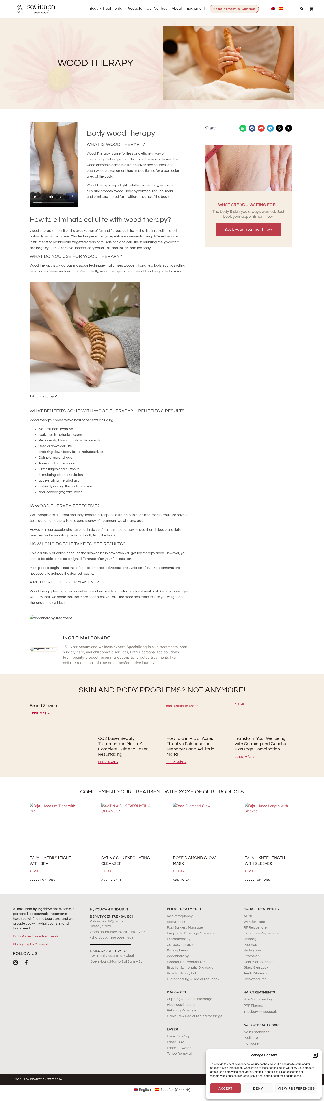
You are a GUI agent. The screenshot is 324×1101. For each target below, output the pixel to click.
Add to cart (111, 880)
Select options (42, 880)
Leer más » (40, 713)
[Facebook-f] (26, 962)
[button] (315, 1055)
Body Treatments (185, 909)
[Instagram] (15, 962)
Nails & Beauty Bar (261, 1025)
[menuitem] (272, 8)
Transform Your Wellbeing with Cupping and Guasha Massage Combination (261, 743)
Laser (172, 1029)
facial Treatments (261, 909)
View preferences (296, 1088)
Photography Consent (30, 944)
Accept (225, 1088)
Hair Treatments (259, 992)
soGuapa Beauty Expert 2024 (38, 1079)
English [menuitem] (145, 1089)
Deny (258, 1088)
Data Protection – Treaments (36, 936)
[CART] (309, 9)
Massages (177, 992)
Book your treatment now (248, 230)
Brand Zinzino (43, 705)
